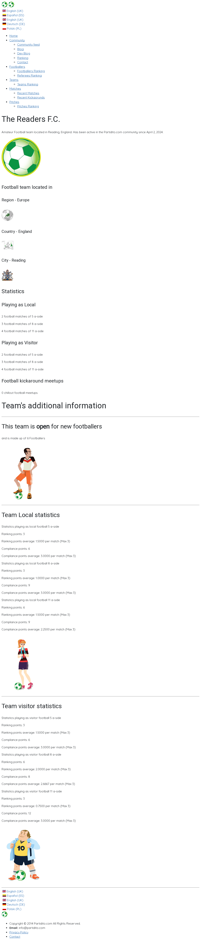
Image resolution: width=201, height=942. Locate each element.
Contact (14, 936)
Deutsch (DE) (15, 24)
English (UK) (14, 11)
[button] (17, 40)
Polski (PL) (13, 28)
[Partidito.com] (8, 6)
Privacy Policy (18, 932)
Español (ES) (15, 15)
